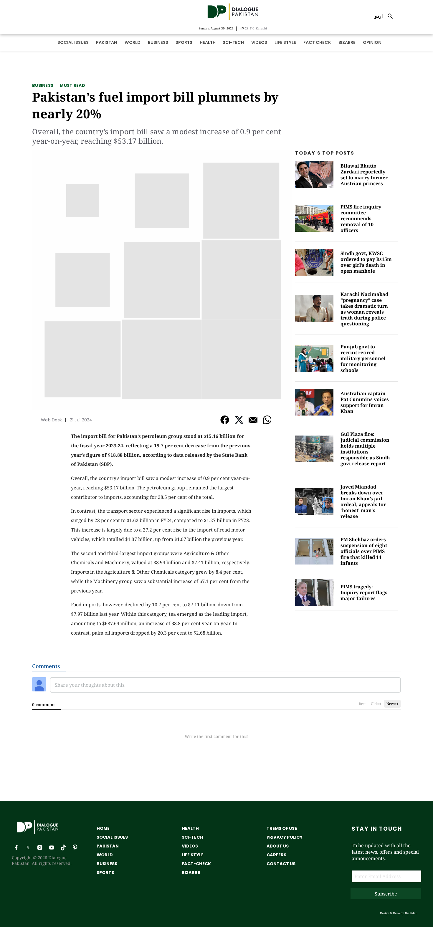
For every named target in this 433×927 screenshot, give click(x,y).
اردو (379, 16)
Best (362, 703)
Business (42, 85)
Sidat (413, 913)
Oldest (376, 703)
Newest (392, 703)
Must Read (72, 85)
